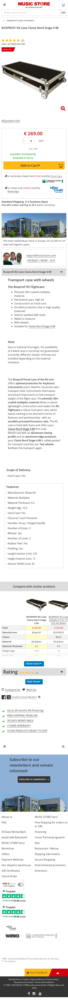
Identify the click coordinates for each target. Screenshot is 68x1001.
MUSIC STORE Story (13, 843)
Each (41, 140)
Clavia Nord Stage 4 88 (42, 326)
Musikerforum (15, 979)
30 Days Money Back (14, 832)
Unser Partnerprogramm (50, 837)
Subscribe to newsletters (32, 779)
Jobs (37, 843)
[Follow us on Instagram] (34, 994)
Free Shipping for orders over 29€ (51, 824)
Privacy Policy (52, 979)
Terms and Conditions (44, 982)
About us (7, 817)
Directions (41, 870)
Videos (6, 854)
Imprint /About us (37, 979)
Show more (33, 663)
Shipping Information (47, 854)
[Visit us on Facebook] (28, 994)
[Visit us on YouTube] (40, 994)
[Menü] (23, 882)
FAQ (4, 822)
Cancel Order (9, 876)
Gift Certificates (11, 870)
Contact (25, 979)
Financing (40, 832)
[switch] (21, 884)
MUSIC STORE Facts (46, 817)
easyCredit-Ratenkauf (14, 837)
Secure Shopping (45, 859)
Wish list (31, 690)
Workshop (8, 848)
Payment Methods (12, 859)
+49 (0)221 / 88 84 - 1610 (41, 260)
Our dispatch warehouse (16, 865)
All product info (11, 121)
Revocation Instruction (24, 982)
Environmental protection (50, 865)
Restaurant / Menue (47, 848)
